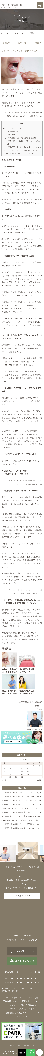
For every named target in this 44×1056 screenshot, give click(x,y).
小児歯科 (30, 1008)
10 (22, 769)
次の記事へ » (37, 42)
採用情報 (25, 1001)
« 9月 (4, 780)
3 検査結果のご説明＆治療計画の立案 (20, 137)
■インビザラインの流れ (12, 128)
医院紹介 (15, 997)
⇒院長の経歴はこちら (33, 729)
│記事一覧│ (22, 42)
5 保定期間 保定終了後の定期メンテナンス (23, 147)
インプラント (22, 1016)
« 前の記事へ (6, 42)
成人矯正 (21, 1005)
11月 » (39, 780)
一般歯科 (11, 1005)
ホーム (7, 997)
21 (4, 774)
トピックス (36, 1001)
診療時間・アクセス (11, 1001)
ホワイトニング (30, 1012)
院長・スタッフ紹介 (30, 997)
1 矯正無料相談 (11, 131)
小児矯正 (18, 1012)
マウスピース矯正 (17, 1008)
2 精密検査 (10, 134)
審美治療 (9, 1012)
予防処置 (30, 1005)
